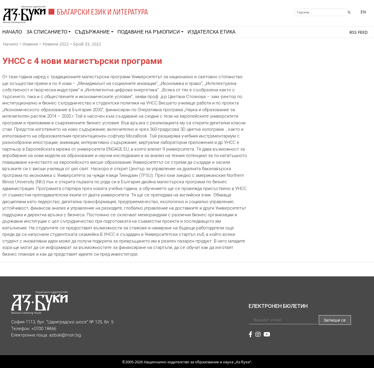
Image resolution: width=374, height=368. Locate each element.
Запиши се (335, 320)
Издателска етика (212, 31)
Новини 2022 (56, 44)
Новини (30, 44)
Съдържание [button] (92, 31)
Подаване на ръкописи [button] (148, 31)
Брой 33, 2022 (87, 44)
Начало (12, 31)
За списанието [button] (46, 31)
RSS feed (358, 32)
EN (363, 12)
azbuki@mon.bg (65, 335)
